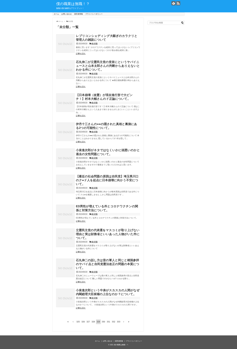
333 (118, 322)
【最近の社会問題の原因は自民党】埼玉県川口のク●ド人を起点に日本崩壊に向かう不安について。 (107, 180)
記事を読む (81, 54)
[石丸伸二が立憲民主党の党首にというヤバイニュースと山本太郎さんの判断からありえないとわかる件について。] (65, 69)
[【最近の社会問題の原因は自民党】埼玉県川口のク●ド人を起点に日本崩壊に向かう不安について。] (65, 184)
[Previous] (73, 321)
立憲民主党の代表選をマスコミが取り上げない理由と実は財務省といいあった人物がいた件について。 (108, 233)
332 (113, 322)
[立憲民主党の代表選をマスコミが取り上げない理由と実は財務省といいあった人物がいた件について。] (65, 238)
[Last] (128, 321)
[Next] (123, 321)
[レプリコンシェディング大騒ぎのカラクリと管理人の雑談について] (65, 43)
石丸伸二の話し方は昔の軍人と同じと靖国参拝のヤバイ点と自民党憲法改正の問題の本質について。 (107, 263)
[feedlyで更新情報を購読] (173, 3)
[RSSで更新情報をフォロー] (178, 3)
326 (83, 322)
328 (93, 322)
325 (78, 322)
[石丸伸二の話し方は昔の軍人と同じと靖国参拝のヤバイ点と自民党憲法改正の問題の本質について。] (65, 268)
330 (103, 322)
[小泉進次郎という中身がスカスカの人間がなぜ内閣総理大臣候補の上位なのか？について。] (65, 298)
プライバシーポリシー (94, 14)
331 (108, 322)
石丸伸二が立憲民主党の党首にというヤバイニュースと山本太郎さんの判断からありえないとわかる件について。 (108, 65)
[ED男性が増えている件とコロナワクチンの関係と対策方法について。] (65, 214)
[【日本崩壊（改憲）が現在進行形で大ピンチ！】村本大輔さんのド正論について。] (65, 102)
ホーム (56, 14)
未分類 (95, 44)
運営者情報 (78, 14)
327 (88, 322)
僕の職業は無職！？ (73, 4)
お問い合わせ (66, 14)
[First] (68, 321)
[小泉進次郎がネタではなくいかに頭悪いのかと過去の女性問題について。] (65, 158)
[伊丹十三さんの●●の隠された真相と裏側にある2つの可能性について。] (65, 131)
